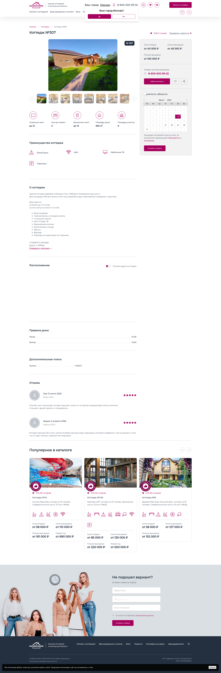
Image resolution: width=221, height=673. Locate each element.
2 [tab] (54, 484)
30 (184, 125)
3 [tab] (57, 484)
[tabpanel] (55, 473)
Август (161, 100)
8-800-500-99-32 (127, 4)
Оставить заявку (123, 623)
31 (147, 129)
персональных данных (145, 615)
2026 (169, 100)
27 (166, 125)
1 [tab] (50, 484)
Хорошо (212, 667)
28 (172, 125)
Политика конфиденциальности (43, 661)
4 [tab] (61, 484)
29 (178, 125)
